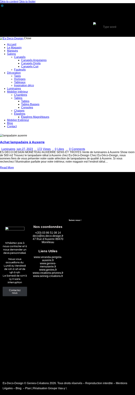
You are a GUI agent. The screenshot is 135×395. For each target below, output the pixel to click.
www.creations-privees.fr (48, 272)
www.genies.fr (48, 269)
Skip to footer (27, 1)
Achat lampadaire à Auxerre (22, 142)
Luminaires (8, 148)
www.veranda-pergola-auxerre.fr (48, 259)
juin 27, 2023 (25, 148)
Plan (28, 388)
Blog (19, 388)
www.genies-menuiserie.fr (48, 265)
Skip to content (9, 1)
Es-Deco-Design (13, 383)
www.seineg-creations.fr (48, 275)
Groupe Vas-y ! (57, 388)
